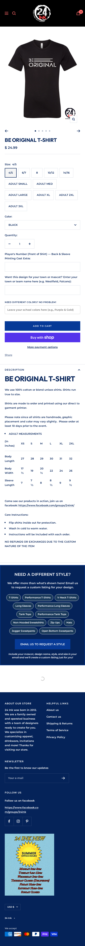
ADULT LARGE (18, 194)
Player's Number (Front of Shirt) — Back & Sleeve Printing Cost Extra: (37, 256)
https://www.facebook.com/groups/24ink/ (46, 505)
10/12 (51, 172)
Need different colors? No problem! (30, 302)
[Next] (78, 131)
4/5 (10, 172)
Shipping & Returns (59, 723)
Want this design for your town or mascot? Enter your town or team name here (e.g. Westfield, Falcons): (41, 279)
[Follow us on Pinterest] (27, 821)
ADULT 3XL (15, 206)
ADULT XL (43, 194)
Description (14, 369)
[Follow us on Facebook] (9, 821)
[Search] (14, 13)
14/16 (66, 172)
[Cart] (78, 13)
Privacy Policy (55, 737)
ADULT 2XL (66, 194)
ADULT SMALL (17, 183)
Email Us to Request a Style (42, 644)
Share (8, 355)
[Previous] (6, 131)
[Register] (63, 778)
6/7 (24, 172)
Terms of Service (57, 730)
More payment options (42, 347)
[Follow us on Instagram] (18, 821)
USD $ (10, 907)
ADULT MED (45, 183)
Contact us (53, 716)
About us (52, 709)
